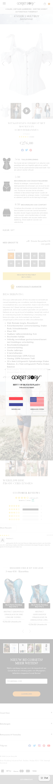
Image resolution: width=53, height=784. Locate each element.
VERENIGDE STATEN (37, 409)
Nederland (15, 409)
